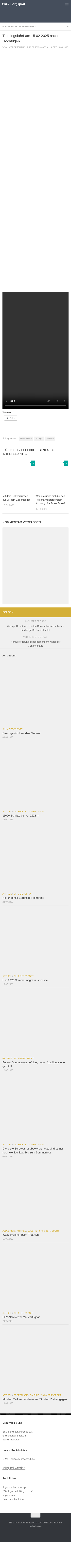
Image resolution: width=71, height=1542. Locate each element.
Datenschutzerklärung (14, 1499)
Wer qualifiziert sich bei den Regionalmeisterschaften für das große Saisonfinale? (50, 500)
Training (50, 438)
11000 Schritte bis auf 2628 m (20, 815)
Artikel (7, 811)
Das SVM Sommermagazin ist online (25, 980)
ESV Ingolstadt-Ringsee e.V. (17, 1491)
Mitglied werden (13, 1468)
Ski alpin (39, 438)
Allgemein (8, 1231)
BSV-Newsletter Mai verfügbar (21, 1317)
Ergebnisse (21, 1395)
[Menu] (67, 4)
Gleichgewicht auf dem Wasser (21, 733)
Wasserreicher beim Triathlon (20, 1234)
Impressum (8, 1495)
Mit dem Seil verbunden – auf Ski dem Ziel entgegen (34, 1399)
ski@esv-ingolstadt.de (23, 1459)
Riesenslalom (26, 438)
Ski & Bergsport (13, 4)
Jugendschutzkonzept (14, 1487)
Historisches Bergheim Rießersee (23, 897)
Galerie (7, 26)
